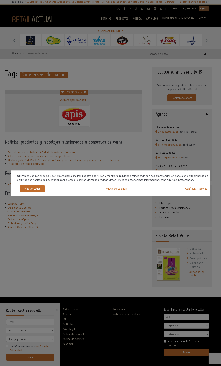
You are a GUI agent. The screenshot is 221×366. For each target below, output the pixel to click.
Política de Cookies (115, 188)
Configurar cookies (196, 188)
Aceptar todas (32, 188)
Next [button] (207, 40)
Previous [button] (14, 40)
